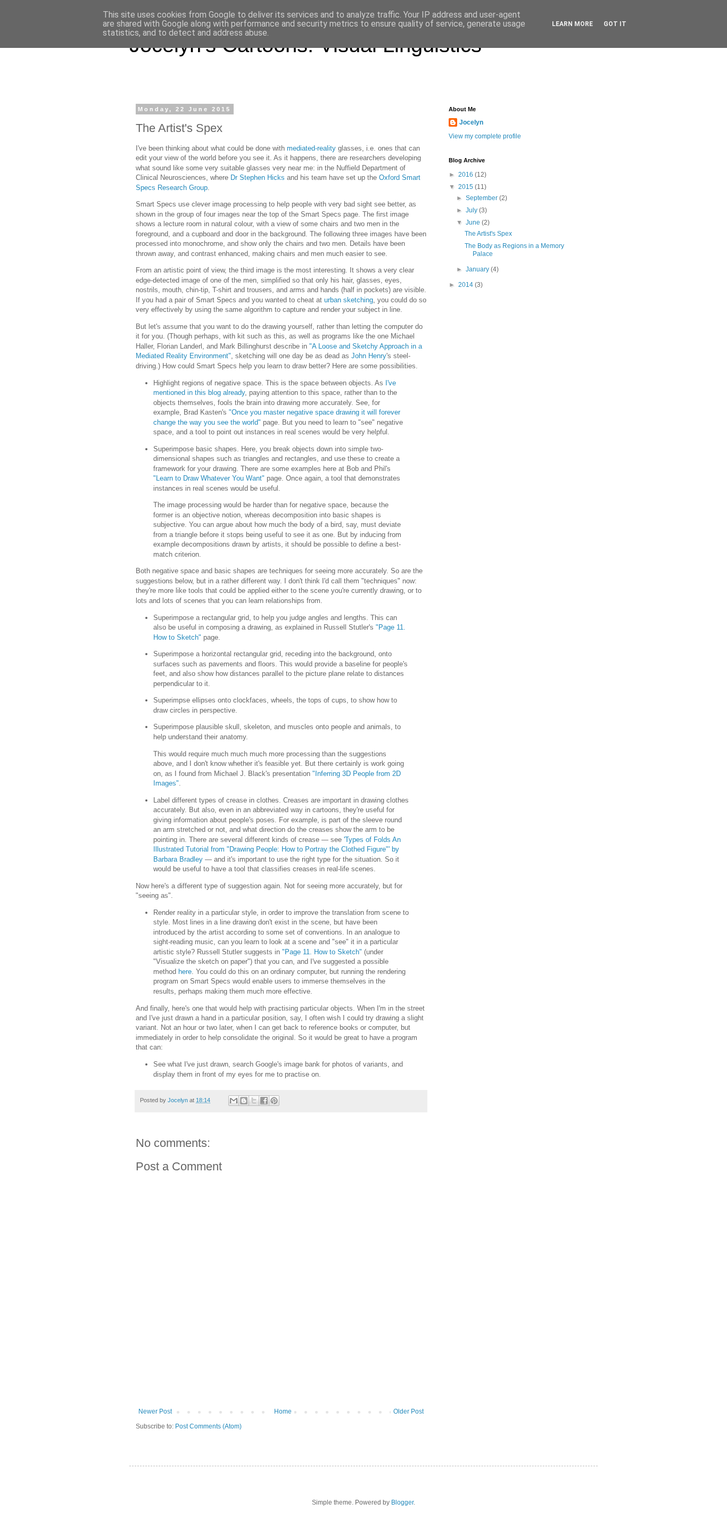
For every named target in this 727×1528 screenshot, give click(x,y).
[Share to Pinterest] (274, 1100)
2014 (466, 284)
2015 (466, 187)
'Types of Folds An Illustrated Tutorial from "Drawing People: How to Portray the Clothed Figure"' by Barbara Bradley (277, 849)
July (472, 210)
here (185, 972)
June (474, 222)
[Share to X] (254, 1100)
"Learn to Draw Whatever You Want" (209, 478)
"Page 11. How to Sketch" (322, 952)
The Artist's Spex (488, 233)
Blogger (402, 1502)
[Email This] (233, 1100)
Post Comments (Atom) (208, 1426)
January (478, 269)
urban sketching (348, 300)
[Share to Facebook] (264, 1100)
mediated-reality (311, 148)
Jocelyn (471, 122)
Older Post (408, 1411)
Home (283, 1411)
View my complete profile (485, 136)
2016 (466, 174)
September (482, 198)
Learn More (572, 24)
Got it (615, 24)
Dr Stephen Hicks (257, 177)
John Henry (368, 356)
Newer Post (155, 1411)
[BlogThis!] (243, 1100)
